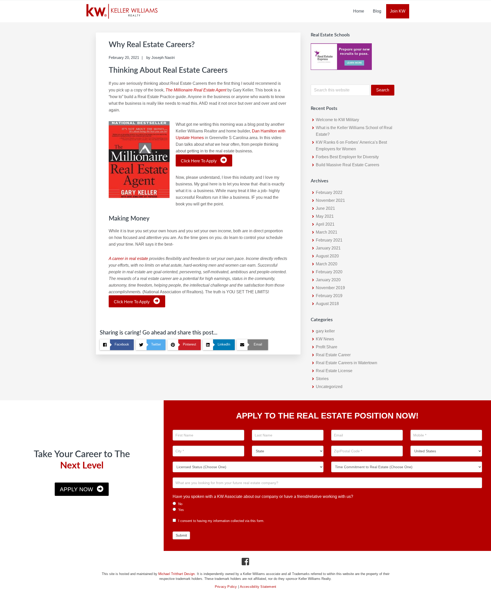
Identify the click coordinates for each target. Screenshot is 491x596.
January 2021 (328, 248)
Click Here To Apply (199, 161)
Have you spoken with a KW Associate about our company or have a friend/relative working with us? (263, 496)
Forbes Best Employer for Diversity (347, 157)
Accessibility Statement (258, 587)
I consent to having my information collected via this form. (220, 521)
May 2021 (325, 216)
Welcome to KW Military (337, 120)
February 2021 (329, 240)
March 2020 (326, 264)
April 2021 (325, 224)
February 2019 (329, 296)
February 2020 (329, 272)
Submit (181, 535)
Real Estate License (334, 371)
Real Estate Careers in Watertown (346, 363)
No (179, 504)
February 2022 (329, 192)
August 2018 (327, 303)
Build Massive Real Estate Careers (347, 165)
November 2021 (330, 200)
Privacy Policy (226, 587)
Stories (322, 379)
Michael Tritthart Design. (177, 574)
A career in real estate (128, 258)
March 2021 (326, 232)
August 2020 (327, 256)
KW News (325, 339)
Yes (180, 510)
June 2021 (325, 208)
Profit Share (326, 347)
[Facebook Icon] (246, 563)
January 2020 (328, 280)
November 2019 (330, 288)
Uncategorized (329, 386)
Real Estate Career (333, 355)
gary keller (325, 331)
